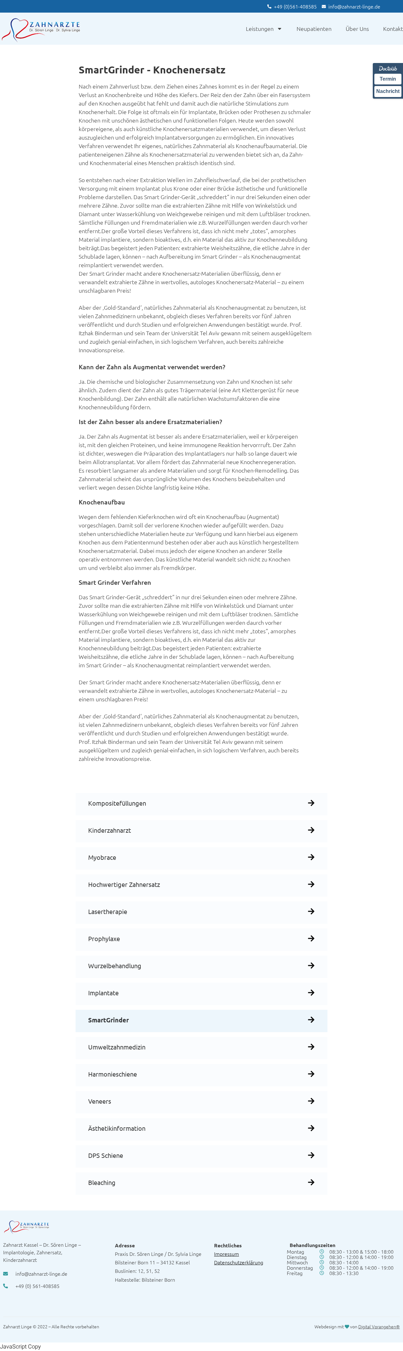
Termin (388, 79)
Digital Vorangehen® (379, 1326)
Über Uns (357, 28)
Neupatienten (314, 28)
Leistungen (260, 28)
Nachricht (388, 91)
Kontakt (393, 28)
